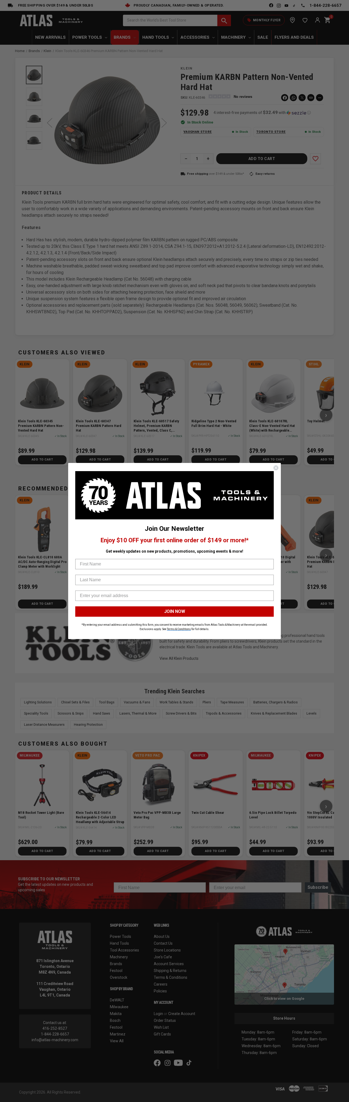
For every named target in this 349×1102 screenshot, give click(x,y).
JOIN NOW (174, 611)
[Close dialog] (276, 468)
